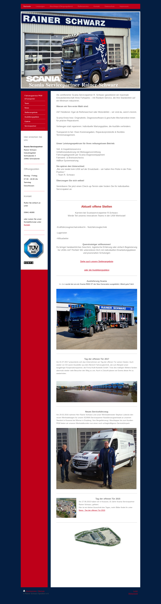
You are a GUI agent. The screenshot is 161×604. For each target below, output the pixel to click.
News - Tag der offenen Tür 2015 (92, 510)
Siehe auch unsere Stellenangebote (96, 261)
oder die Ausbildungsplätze (96, 270)
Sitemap (41, 591)
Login (135, 591)
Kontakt (27, 225)
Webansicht (133, 594)
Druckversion (31, 591)
